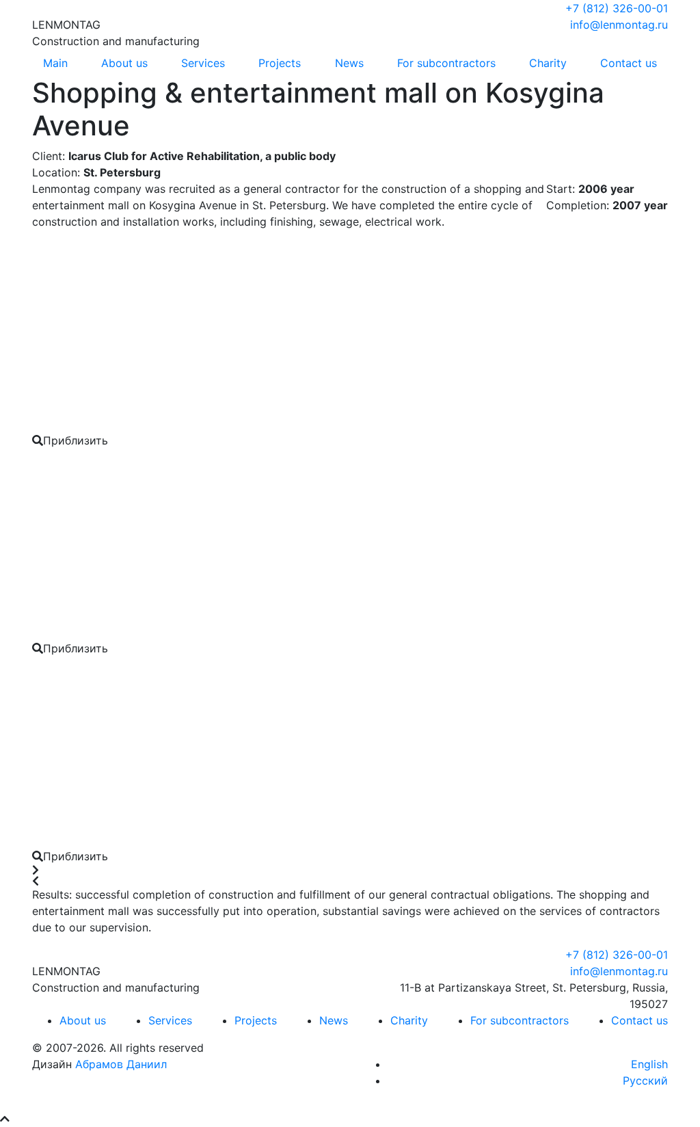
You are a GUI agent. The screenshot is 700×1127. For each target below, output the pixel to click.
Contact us (628, 63)
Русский (645, 1080)
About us (124, 63)
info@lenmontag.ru (619, 24)
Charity (548, 63)
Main (55, 63)
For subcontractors (446, 63)
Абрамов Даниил (121, 1064)
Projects (279, 63)
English (649, 1064)
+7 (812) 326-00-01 (616, 8)
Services (203, 63)
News (349, 63)
